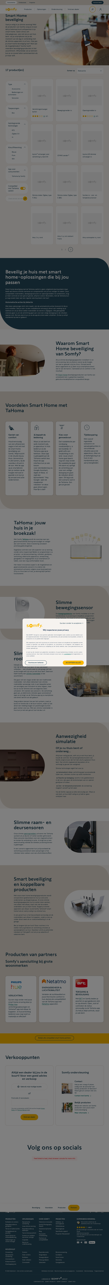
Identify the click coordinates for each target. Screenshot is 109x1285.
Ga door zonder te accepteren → (71, 623)
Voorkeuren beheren (36, 662)
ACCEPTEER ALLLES (73, 662)
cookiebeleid (67, 654)
